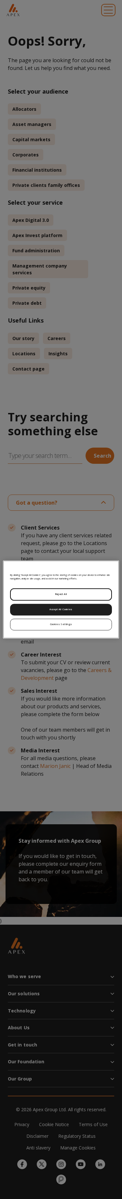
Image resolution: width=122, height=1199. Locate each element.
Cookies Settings (61, 624)
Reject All (61, 594)
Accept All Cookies (60, 609)
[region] (61, 599)
